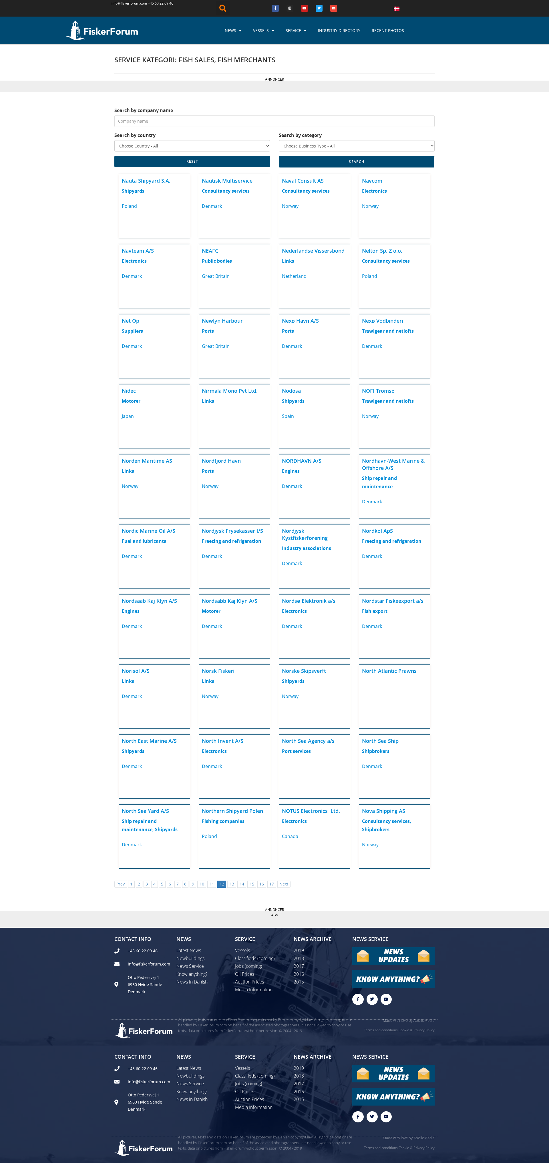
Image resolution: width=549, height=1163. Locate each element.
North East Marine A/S (149, 740)
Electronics (374, 191)
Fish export (374, 611)
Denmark (212, 206)
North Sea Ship (380, 740)
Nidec (129, 390)
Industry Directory (339, 30)
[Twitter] (319, 8)
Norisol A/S (136, 670)
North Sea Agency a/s (308, 740)
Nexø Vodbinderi (382, 320)
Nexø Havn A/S (300, 320)
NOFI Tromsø (378, 390)
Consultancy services (226, 191)
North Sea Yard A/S (145, 810)
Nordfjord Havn (221, 460)
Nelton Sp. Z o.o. (382, 250)
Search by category (300, 135)
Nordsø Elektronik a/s (308, 600)
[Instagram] (290, 8)
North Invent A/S (222, 740)
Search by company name (143, 110)
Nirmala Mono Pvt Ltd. (230, 390)
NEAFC (210, 250)
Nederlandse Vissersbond (313, 250)
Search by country (135, 135)
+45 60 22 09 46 (160, 3)
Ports (208, 331)
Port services (296, 751)
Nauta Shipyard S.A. (146, 180)
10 (202, 884)
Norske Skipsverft (304, 670)
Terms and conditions (381, 1030)
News (230, 30)
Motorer (131, 401)
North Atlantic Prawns (389, 670)
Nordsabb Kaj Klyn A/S (229, 600)
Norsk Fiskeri (218, 670)
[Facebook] (275, 8)
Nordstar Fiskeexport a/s (392, 600)
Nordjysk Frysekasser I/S (232, 530)
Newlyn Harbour (222, 320)
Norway (290, 206)
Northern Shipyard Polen (232, 810)
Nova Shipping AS (383, 810)
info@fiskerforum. (126, 3)
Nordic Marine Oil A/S (148, 530)
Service (293, 30)
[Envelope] (333, 8)
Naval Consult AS (303, 180)
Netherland (294, 276)
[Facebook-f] (357, 999)
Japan (128, 416)
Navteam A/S (138, 250)
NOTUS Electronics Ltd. (311, 810)
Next (283, 884)
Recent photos (388, 30)
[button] (223, 8)
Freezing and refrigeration (231, 541)
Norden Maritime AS (147, 460)
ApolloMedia (424, 1020)
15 (252, 884)
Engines (291, 471)
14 (242, 884)
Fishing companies (223, 821)
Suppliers (132, 331)
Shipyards (133, 191)
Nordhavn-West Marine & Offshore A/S (393, 464)
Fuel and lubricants (144, 541)
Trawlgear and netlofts (388, 331)
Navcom (372, 180)
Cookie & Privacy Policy (417, 1030)
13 (232, 884)
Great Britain (216, 276)
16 (261, 884)
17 (271, 884)
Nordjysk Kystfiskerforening (305, 534)
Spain (288, 416)
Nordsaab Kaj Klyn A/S (149, 600)
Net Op (130, 320)
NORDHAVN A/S (301, 460)
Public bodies (217, 261)
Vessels (261, 30)
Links (288, 261)
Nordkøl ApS (377, 530)
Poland (129, 206)
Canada (290, 836)
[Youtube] (304, 8)
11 (212, 884)
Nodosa (291, 390)
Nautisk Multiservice (227, 180)
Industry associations (306, 548)
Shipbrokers (375, 751)
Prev (120, 884)
